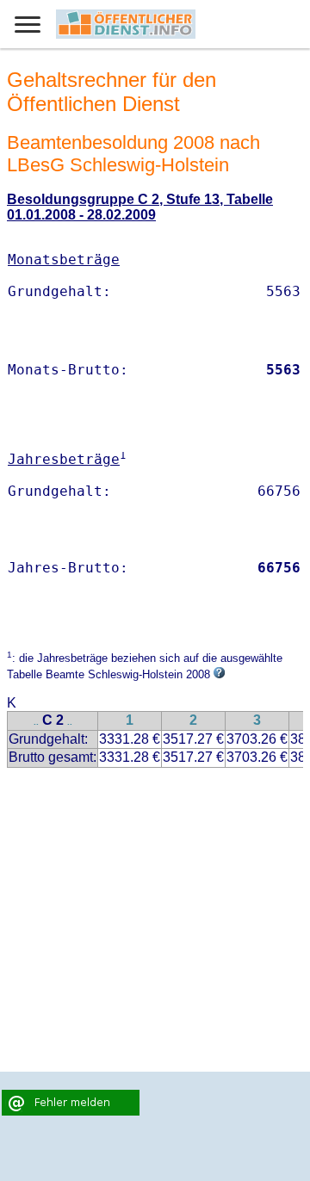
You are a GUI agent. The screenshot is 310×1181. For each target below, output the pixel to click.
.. (36, 722)
